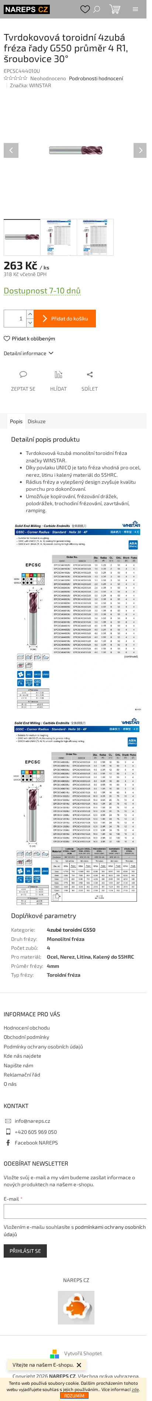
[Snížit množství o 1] (30, 323)
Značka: (30, 85)
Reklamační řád (22, 1074)
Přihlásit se (25, 1251)
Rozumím (74, 1395)
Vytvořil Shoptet (83, 1353)
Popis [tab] (16, 421)
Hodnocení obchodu (27, 1027)
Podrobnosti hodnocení (96, 78)
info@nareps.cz (32, 1121)
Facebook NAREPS (36, 1142)
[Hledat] (96, 9)
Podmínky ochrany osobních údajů (43, 1046)
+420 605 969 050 (36, 1132)
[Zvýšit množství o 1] (30, 314)
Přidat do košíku (69, 318)
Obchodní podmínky (26, 1037)
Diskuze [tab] (37, 421)
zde (135, 1389)
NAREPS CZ (76, 1280)
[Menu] (135, 9)
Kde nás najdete (22, 1056)
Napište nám (18, 1065)
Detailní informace (25, 353)
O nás (10, 1084)
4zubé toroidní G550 (71, 929)
